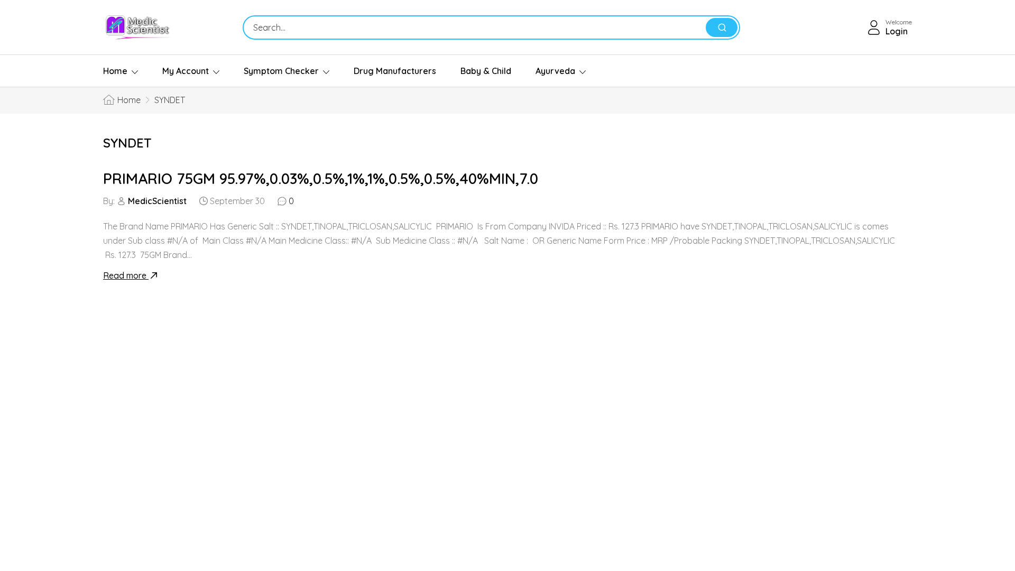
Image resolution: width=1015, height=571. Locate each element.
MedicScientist (157, 201)
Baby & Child (485, 71)
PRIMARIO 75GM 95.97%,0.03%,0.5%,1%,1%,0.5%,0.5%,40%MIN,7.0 (320, 178)
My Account (185, 71)
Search (721, 27)
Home (115, 71)
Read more (126, 275)
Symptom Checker (281, 71)
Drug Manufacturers (395, 71)
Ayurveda (555, 71)
